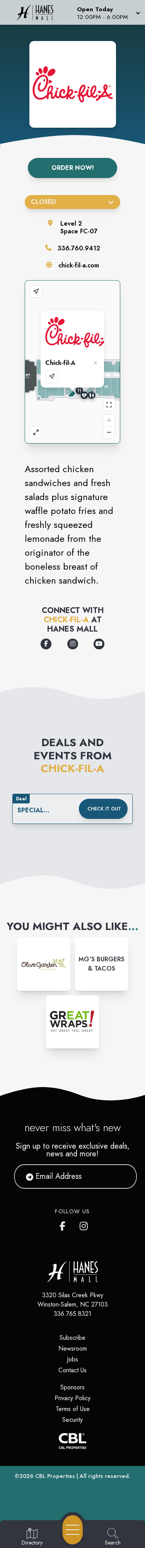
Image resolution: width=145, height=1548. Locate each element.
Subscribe (72, 1337)
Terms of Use (73, 1408)
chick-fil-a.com (78, 265)
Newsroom (72, 1348)
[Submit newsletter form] (121, 1176)
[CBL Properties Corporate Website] (72, 1441)
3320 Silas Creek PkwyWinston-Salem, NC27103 (73, 1300)
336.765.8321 (72, 1313)
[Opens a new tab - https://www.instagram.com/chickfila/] (72, 644)
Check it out (104, 808)
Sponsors (72, 1387)
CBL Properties (55, 1476)
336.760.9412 (79, 248)
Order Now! (72, 167)
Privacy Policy (72, 1398)
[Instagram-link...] (43, 963)
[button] (108, 12)
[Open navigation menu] (72, 1530)
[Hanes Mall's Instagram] (84, 1224)
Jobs (72, 1359)
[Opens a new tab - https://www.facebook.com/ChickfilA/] (46, 644)
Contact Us (72, 1370)
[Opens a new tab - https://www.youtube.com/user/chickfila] (99, 644)
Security (72, 1419)
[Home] (38, 12)
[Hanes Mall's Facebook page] (64, 1224)
